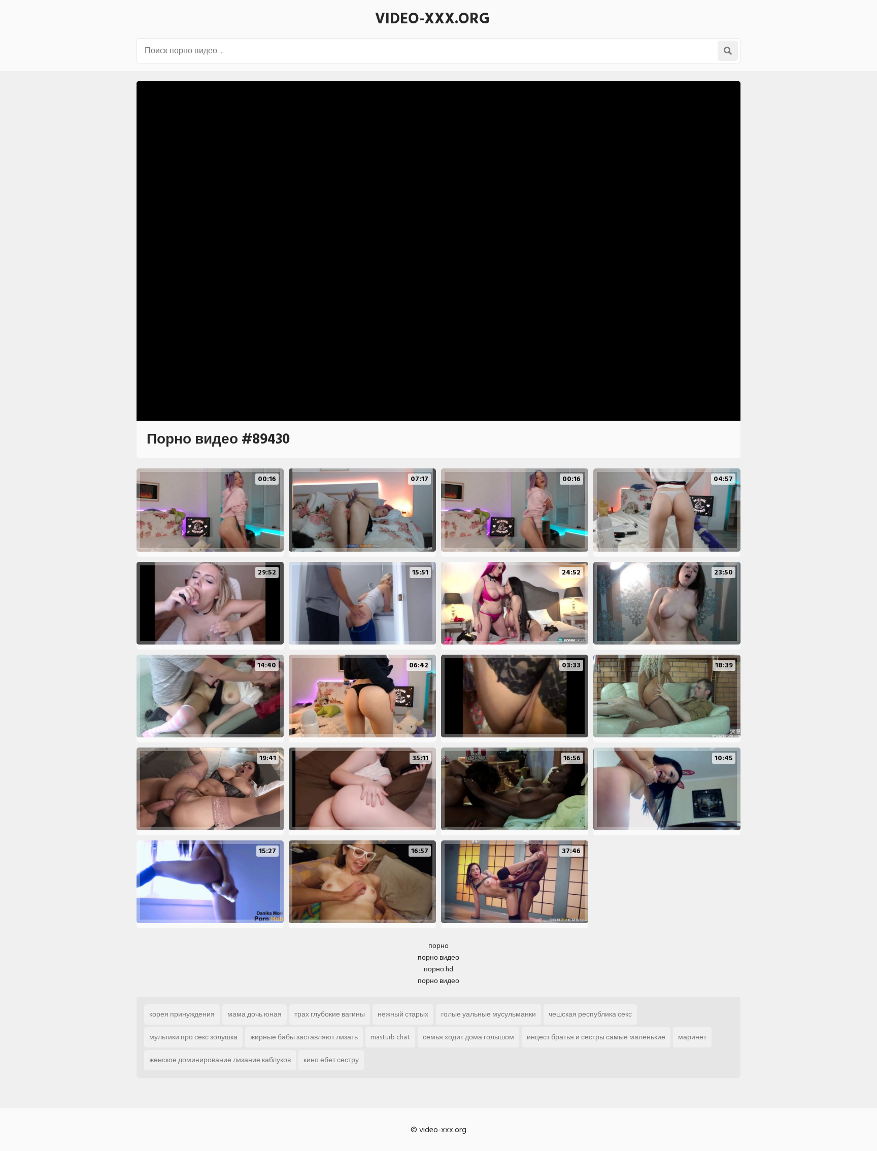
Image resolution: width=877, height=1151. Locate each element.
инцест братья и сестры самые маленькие (596, 1037)
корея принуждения (182, 1014)
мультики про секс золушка (193, 1037)
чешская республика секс (590, 1014)
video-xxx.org (432, 19)
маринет (692, 1037)
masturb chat (390, 1037)
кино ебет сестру (331, 1060)
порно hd (438, 969)
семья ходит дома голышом (468, 1037)
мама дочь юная (254, 1014)
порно (438, 946)
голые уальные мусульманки (488, 1014)
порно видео (438, 957)
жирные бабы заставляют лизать (304, 1037)
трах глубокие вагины (329, 1014)
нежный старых (403, 1014)
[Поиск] (728, 51)
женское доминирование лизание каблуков (220, 1060)
